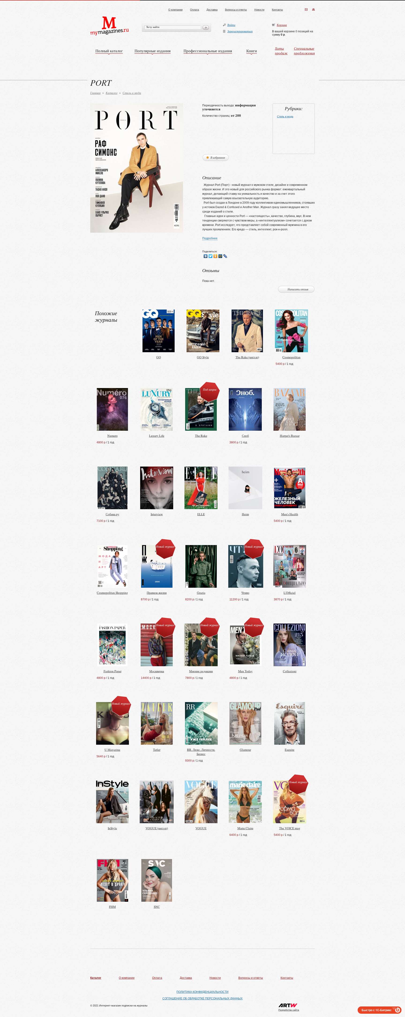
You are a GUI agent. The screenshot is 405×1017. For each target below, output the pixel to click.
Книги (251, 50)
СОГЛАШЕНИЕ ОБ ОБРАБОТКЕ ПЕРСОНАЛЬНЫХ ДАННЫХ (202, 998)
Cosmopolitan (291, 357)
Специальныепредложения (304, 50)
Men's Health (289, 514)
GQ (158, 357)
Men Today (245, 671)
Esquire (289, 750)
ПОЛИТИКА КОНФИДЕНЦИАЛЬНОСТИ (202, 992)
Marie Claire (245, 828)
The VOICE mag (289, 828)
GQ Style (203, 357)
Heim (245, 514)
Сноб (245, 436)
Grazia (201, 593)
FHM (112, 907)
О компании (175, 9)
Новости (259, 9)
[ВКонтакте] (205, 256)
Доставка (212, 9)
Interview (157, 514)
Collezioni (289, 671)
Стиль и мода (132, 93)
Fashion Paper (112, 671)
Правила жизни (157, 593)
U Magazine (112, 750)
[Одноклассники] (215, 256)
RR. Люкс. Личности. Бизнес (201, 752)
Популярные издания (153, 50)
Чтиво (245, 593)
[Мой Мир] (220, 256)
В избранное (217, 157)
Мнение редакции (201, 671)
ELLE (201, 514)
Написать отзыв (298, 289)
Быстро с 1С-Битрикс (377, 1010)
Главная (95, 93)
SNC (157, 907)
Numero (112, 436)
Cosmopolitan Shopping (112, 593)
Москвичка (156, 671)
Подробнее (210, 238)
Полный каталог (109, 50)
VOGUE (200, 828)
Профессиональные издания (208, 50)
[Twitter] (210, 256)
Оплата (194, 9)
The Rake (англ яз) (247, 357)
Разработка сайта (288, 1010)
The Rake (201, 436)
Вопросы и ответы (236, 9)
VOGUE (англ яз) (157, 828)
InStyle (112, 828)
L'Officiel (290, 593)
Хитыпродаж (281, 50)
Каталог (111, 93)
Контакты (277, 9)
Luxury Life (156, 436)
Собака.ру (112, 514)
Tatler (156, 750)
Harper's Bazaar (290, 436)
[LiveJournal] (225, 256)
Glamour (245, 750)
